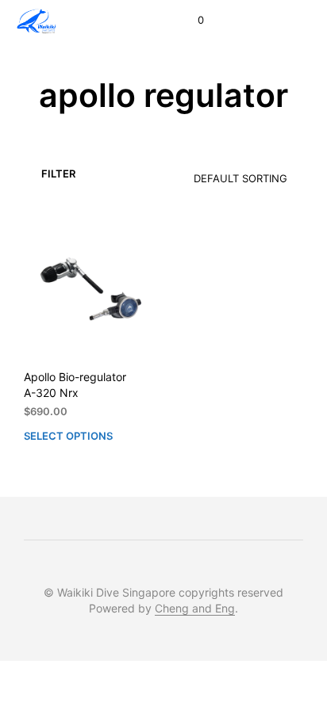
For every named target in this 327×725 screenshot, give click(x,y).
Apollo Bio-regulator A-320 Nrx (75, 384)
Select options (68, 435)
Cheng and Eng (195, 608)
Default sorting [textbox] (240, 178)
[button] (190, 21)
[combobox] (216, 173)
